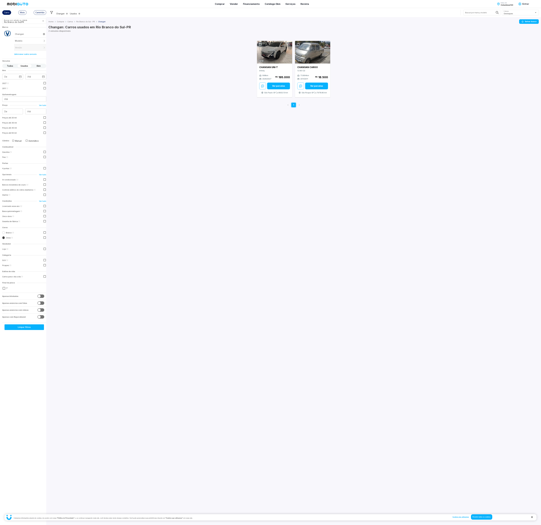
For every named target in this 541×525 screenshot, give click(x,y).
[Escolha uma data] (20, 76)
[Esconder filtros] (51, 12)
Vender (234, 4)
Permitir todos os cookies (482, 517)
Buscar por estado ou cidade (15, 20)
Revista (305, 4)
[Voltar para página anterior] (288, 105)
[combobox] (20, 22)
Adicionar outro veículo (25, 54)
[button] (6, 12)
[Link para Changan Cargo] (312, 52)
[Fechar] (532, 517)
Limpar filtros (24, 327)
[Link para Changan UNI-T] (274, 52)
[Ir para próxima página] (299, 105)
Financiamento (251, 4)
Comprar (220, 4)
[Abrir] (43, 21)
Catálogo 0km (272, 4)
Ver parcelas (278, 86)
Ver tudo (42, 105)
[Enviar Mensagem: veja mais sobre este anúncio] (262, 86)
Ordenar (506, 11)
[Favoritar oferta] (288, 44)
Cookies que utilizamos (461, 517)
